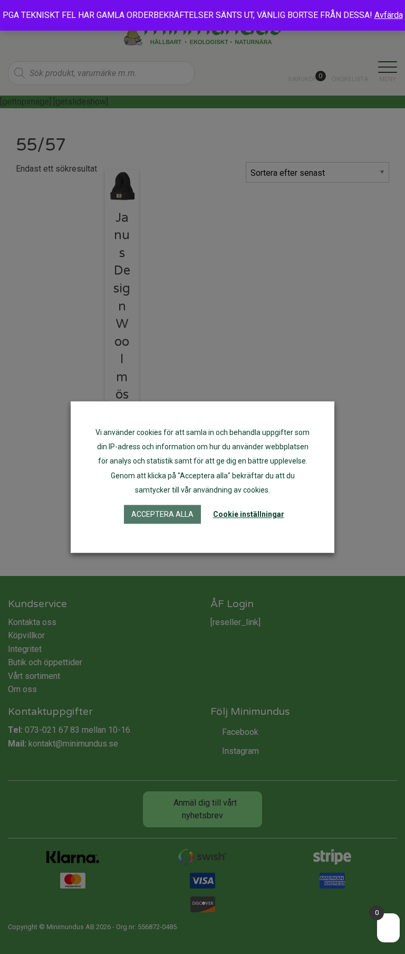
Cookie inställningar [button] (248, 514)
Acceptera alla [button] (162, 514)
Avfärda (388, 15)
